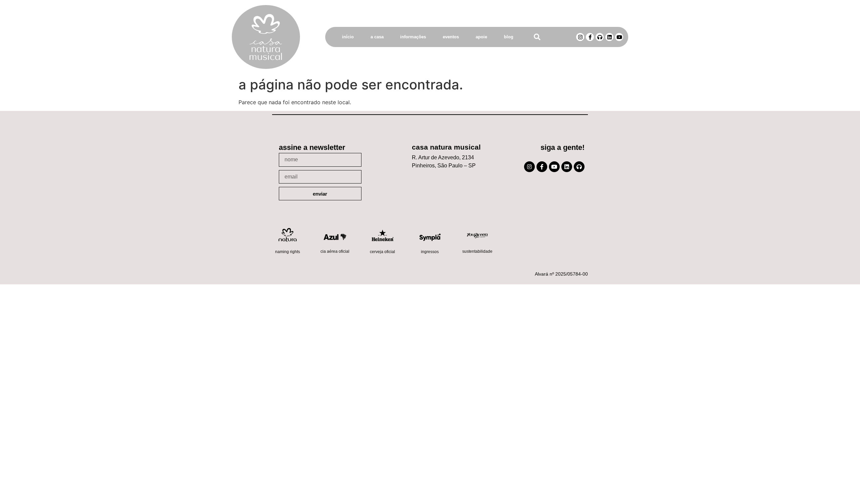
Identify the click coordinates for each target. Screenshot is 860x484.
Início (348, 36)
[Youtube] (619, 37)
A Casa (377, 36)
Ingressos (430, 251)
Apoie (481, 36)
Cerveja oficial (382, 251)
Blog (508, 36)
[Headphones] (600, 37)
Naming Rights (287, 251)
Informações (413, 36)
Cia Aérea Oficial (334, 251)
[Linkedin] (609, 37)
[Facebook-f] (590, 37)
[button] (537, 37)
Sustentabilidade (477, 251)
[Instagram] (580, 37)
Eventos (451, 36)
